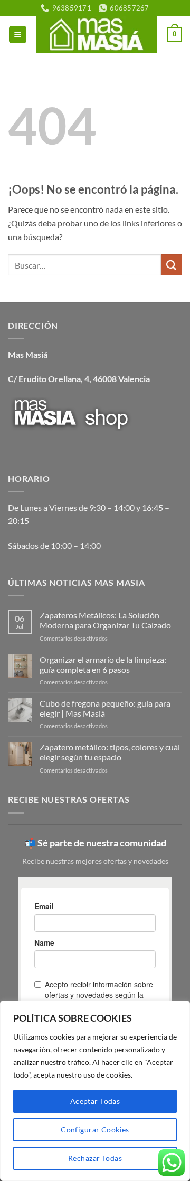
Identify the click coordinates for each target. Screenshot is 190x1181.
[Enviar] (171, 264)
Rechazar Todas (95, 1158)
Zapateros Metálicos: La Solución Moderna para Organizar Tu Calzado (105, 620)
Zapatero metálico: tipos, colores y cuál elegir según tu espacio (110, 752)
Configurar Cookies (95, 1129)
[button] (17, 34)
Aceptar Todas (95, 1101)
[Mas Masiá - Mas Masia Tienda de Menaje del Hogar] (96, 34)
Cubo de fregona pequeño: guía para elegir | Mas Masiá (105, 708)
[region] (95, 1091)
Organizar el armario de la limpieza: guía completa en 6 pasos (103, 664)
